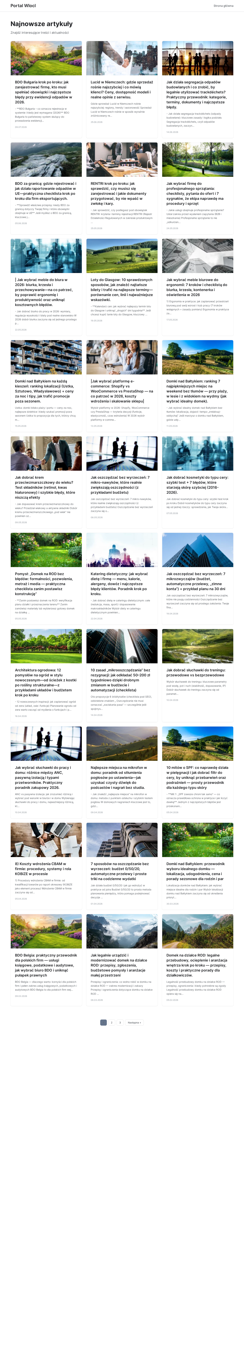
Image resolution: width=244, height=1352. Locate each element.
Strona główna (223, 5)
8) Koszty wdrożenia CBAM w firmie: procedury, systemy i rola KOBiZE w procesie (43, 869)
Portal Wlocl (23, 5)
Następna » (134, 1022)
